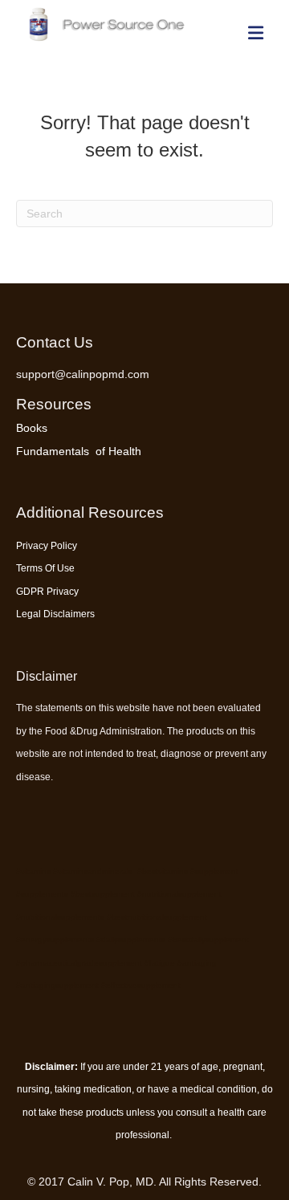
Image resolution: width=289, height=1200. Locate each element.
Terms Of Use (45, 568)
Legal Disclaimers (55, 614)
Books (31, 427)
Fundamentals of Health (78, 451)
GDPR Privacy (47, 591)
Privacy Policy (46, 545)
